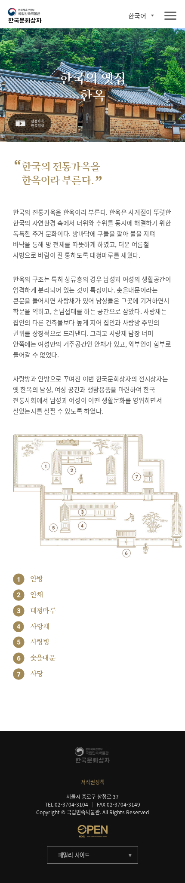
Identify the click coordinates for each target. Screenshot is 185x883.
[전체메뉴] (170, 16)
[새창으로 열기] (92, 831)
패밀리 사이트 (74, 855)
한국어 (137, 15)
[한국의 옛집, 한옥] (30, 124)
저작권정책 (93, 782)
